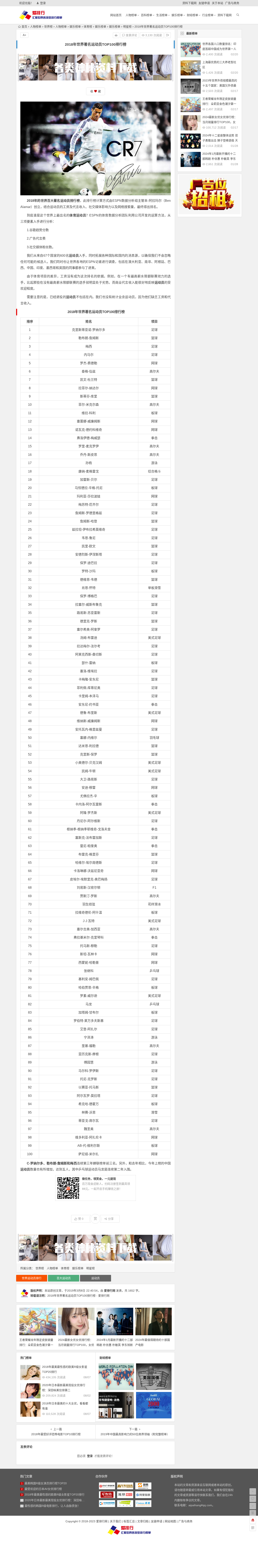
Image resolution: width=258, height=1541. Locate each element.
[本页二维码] (253, 1528)
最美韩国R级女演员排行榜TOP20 (46, 1483)
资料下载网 (189, 3)
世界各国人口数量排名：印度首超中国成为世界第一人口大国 (219, 49)
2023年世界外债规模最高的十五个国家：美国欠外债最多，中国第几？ (219, 85)
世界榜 (48, 26)
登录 (43, 3)
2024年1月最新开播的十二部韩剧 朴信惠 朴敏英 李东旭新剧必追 (115, 1345)
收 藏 (95, 91)
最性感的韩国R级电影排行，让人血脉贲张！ (52, 1505)
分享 (111, 1218)
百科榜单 (146, 15)
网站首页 (116, 15)
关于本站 (217, 3)
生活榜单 (161, 15)
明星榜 (127, 26)
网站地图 (170, 1521)
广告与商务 (232, 3)
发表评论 (131, 35)
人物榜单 (131, 15)
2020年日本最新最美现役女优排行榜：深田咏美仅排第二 (60, 1500)
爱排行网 (109, 1290)
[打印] (116, 35)
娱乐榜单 (177, 15)
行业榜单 (207, 15)
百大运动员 (64, 1278)
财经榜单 (192, 15)
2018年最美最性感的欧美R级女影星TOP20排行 (54, 1494)
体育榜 (88, 26)
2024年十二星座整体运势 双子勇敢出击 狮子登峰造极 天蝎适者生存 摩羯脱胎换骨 (220, 140)
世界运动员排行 (32, 1278)
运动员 (95, 1278)
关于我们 (115, 1521)
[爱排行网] (129, 1530)
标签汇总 (129, 1521)
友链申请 (204, 3)
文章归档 (143, 1521)
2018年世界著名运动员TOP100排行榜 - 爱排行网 (78, 1295)
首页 (24, 26)
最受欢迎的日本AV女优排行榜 (43, 1489)
